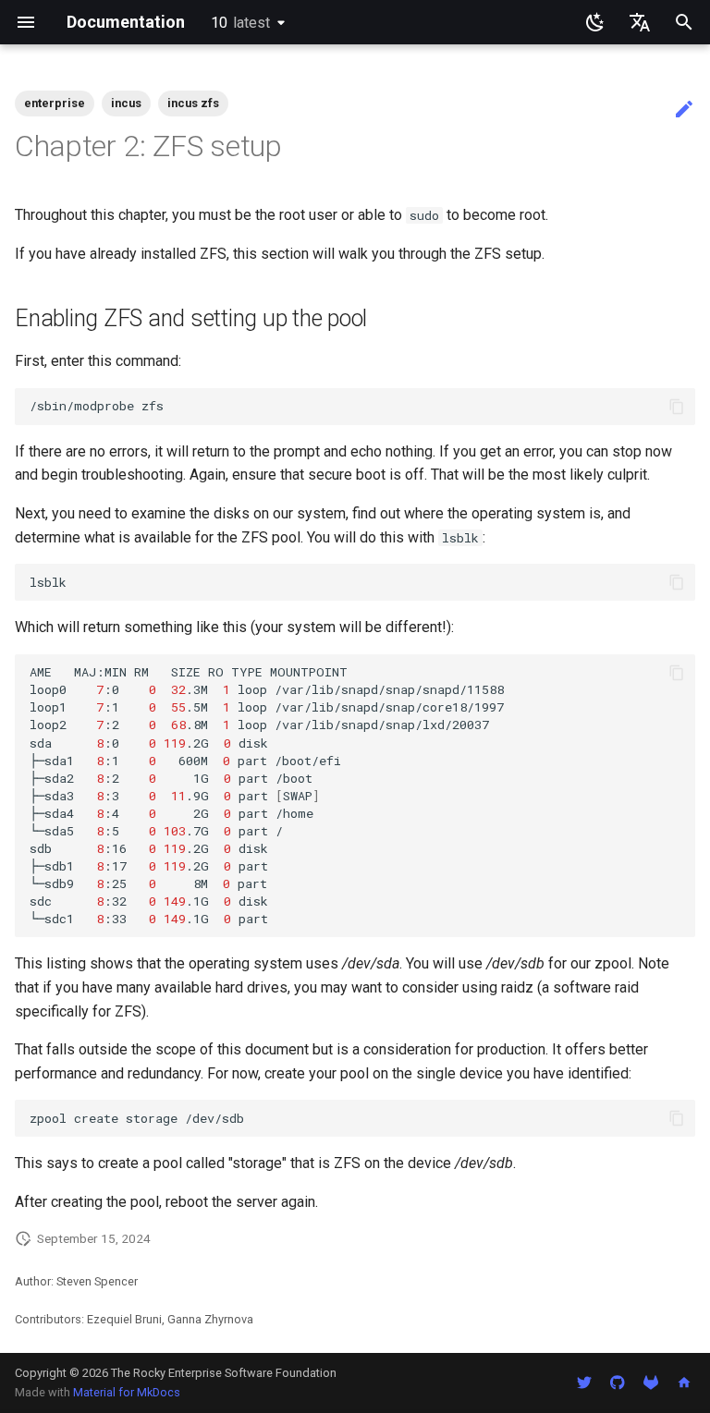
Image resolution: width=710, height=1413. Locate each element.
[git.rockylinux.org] (651, 1382)
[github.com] (617, 1382)
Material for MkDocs (126, 1392)
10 (240, 22)
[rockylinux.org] (684, 1382)
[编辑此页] (684, 110)
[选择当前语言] (639, 22)
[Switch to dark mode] (595, 22)
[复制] (677, 407)
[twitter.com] (584, 1382)
